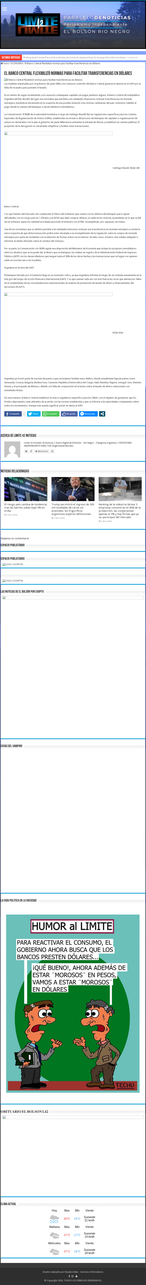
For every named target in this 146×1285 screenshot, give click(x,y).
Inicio (6, 63)
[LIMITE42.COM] (73, 25)
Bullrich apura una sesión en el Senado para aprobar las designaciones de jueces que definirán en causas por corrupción (80, 57)
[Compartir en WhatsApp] (50, 414)
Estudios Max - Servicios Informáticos (84, 1272)
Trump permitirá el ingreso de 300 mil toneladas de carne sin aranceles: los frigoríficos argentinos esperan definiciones (72, 509)
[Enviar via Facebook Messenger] (88, 414)
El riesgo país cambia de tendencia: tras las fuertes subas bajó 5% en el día (25, 507)
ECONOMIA (17, 63)
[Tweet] (34, 414)
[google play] (76, 1276)
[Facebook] (69, 1276)
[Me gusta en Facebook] (69, 414)
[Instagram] (72, 1276)
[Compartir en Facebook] (13, 414)
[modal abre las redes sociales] (102, 414)
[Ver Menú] (4, 9)
